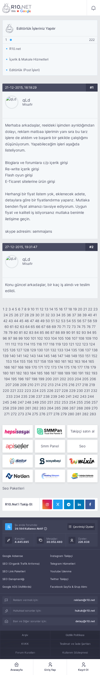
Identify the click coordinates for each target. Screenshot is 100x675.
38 (79, 315)
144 (40, 356)
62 (17, 326)
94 (89, 332)
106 (68, 338)
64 (27, 326)
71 (64, 326)
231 (87, 390)
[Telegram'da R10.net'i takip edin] (69, 504)
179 (93, 367)
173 (54, 367)
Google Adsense (12, 555)
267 (72, 408)
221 (13, 390)
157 (36, 361)
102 (40, 338)
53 (63, 321)
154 (16, 361)
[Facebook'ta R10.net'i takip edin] (90, 504)
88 (57, 332)
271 (7, 414)
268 (80, 408)
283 (93, 414)
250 (43, 402)
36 (69, 315)
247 (21, 402)
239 (54, 396)
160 (57, 361)
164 (84, 361)
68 (48, 326)
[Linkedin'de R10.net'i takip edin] (79, 504)
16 (61, 309)
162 (70, 361)
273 (21, 414)
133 (60, 350)
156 (30, 361)
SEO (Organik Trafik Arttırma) (21, 563)
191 (80, 373)
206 (93, 379)
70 (59, 326)
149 (74, 356)
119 (58, 344)
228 (65, 390)
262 (35, 408)
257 (94, 402)
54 (68, 321)
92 (78, 332)
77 (93, 326)
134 (67, 350)
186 (47, 373)
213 (51, 385)
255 (80, 402)
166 (7, 367)
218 (85, 385)
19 (75, 309)
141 (19, 356)
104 (54, 338)
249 (35, 402)
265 (57, 408)
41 (95, 315)
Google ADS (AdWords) (16, 586)
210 (30, 385)
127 (19, 350)
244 (90, 396)
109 (88, 338)
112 (13, 344)
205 (85, 379)
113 (20, 344)
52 (58, 321)
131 (46, 350)
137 (88, 350)
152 (94, 356)
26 (16, 315)
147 (60, 356)
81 (21, 332)
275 (35, 414)
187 (53, 373)
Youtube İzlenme (60, 571)
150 (81, 356)
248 (28, 402)
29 (32, 315)
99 (20, 338)
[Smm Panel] (17, 431)
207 (8, 385)
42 (5, 321)
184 (33, 373)
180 (6, 373)
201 (56, 379)
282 (85, 414)
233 (9, 396)
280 (71, 414)
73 (74, 326)
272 (14, 414)
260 (21, 408)
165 (91, 361)
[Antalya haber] (82, 476)
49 (42, 321)
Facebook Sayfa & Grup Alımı (68, 586)
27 (21, 315)
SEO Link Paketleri (13, 571)
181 (12, 373)
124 (92, 344)
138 (95, 350)
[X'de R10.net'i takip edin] (58, 504)
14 (51, 309)
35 (63, 315)
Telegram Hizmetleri (62, 563)
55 (74, 321)
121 (71, 344)
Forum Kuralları (25, 652)
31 (42, 315)
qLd (26, 100)
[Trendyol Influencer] (82, 461)
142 (26, 356)
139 (6, 356)
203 (70, 379)
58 (89, 321)
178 (86, 367)
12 (41, 309)
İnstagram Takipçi (61, 555)
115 (32, 344)
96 (5, 338)
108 (81, 338)
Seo (82, 446)
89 (63, 332)
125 (6, 350)
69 (54, 326)
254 (72, 402)
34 (58, 315)
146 (54, 356)
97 (10, 338)
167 (14, 367)
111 (7, 344)
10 (32, 309)
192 (87, 373)
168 (20, 367)
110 (95, 338)
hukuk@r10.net (85, 610)
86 (47, 332)
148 (67, 356)
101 (33, 338)
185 (40, 373)
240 (61, 396)
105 (61, 338)
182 (19, 373)
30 (37, 315)
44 (16, 321)
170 (34, 367)
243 (83, 396)
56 (79, 321)
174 (60, 367)
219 (92, 385)
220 (6, 390)
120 (65, 344)
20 (80, 309)
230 (80, 390)
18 (70, 309)
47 (32, 321)
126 (12, 350)
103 (47, 338)
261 (28, 408)
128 (26, 350)
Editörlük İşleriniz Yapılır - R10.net (17, 8)
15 (56, 309)
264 (50, 408)
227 (57, 390)
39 (84, 315)
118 (51, 344)
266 (65, 408)
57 (84, 321)
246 (13, 402)
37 (74, 315)
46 (27, 321)
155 (23, 361)
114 (26, 344)
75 (84, 326)
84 (36, 332)
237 (39, 396)
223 (28, 390)
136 (81, 350)
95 (94, 332)
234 (17, 396)
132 (53, 350)
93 (84, 332)
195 (14, 379)
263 (42, 408)
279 (64, 414)
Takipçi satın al (82, 431)
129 (33, 350)
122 (78, 344)
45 (21, 321)
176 (73, 367)
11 (37, 309)
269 (87, 408)
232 (94, 390)
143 (33, 356)
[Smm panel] (50, 431)
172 (47, 367)
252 (57, 402)
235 (24, 396)
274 (28, 414)
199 (41, 379)
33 (53, 315)
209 (23, 385)
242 (76, 396)
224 (35, 390)
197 (27, 379)
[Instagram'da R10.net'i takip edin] (47, 504)
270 (94, 408)
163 (77, 361)
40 (90, 315)
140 (12, 356)
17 (65, 309)
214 (58, 385)
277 (49, 414)
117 (45, 344)
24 (5, 315)
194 (7, 379)
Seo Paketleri (13, 488)
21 (85, 309)
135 (74, 350)
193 (94, 373)
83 (31, 332)
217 (78, 385)
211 (37, 385)
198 (34, 379)
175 (67, 367)
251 (50, 402)
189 (67, 373)
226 (50, 390)
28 (27, 315)
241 (68, 396)
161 (63, 361)
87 (52, 332)
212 (44, 385)
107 (74, 338)
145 (47, 356)
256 (87, 402)
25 (11, 315)
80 (16, 332)
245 (6, 402)
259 (13, 408)
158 (43, 361)
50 (48, 321)
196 (21, 379)
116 (39, 344)
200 (48, 379)
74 (79, 326)
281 (78, 414)
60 (7, 326)
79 (11, 332)
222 (20, 390)
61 (12, 326)
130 (40, 350)
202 (63, 379)
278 (56, 414)
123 (85, 344)
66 (38, 326)
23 (95, 309)
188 (60, 373)
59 (95, 321)
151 (87, 356)
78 (5, 332)
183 (26, 373)
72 (69, 326)
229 (72, 390)
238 (46, 396)
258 (6, 408)
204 (78, 379)
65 (33, 326)
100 (27, 338)
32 (47, 315)
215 (64, 385)
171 (40, 367)
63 (22, 326)
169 (27, 367)
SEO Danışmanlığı (13, 579)
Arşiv (25, 635)
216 (71, 385)
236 (32, 396)
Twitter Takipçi (59, 579)
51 (53, 321)
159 (50, 361)
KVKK (25, 643)
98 (15, 338)
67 (43, 326)
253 (65, 402)
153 (9, 361)
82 (26, 332)
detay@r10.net (85, 621)
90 (68, 332)
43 (11, 321)
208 (16, 385)
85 (42, 332)
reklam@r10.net (84, 600)
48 (37, 321)
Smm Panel (50, 446)
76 (89, 326)
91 (73, 332)
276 (42, 414)
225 (42, 390)
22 (90, 309)
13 (46, 309)
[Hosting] (17, 461)
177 (80, 367)
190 (74, 373)
